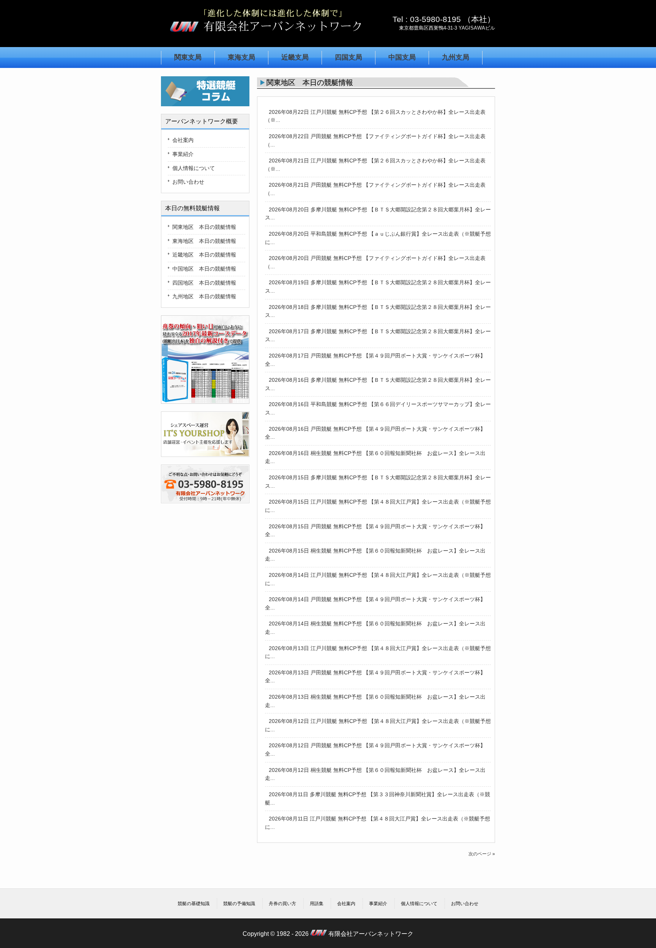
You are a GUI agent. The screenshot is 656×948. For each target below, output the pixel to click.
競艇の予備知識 (239, 903)
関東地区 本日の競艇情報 (204, 227)
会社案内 (183, 140)
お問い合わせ (188, 182)
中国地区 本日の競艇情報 (204, 269)
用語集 (316, 903)
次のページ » (481, 854)
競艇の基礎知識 (194, 903)
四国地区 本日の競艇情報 (204, 283)
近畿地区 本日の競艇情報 (204, 255)
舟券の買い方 (282, 903)
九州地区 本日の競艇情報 (204, 296)
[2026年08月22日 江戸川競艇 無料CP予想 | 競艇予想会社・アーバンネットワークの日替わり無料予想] (265, 35)
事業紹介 (183, 154)
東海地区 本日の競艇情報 (204, 241)
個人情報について (193, 168)
